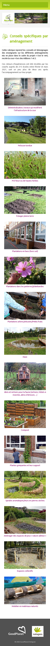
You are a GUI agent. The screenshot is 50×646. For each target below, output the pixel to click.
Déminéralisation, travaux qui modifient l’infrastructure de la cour (25, 109)
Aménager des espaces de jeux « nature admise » (25, 536)
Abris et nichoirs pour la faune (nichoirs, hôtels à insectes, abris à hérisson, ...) (25, 393)
